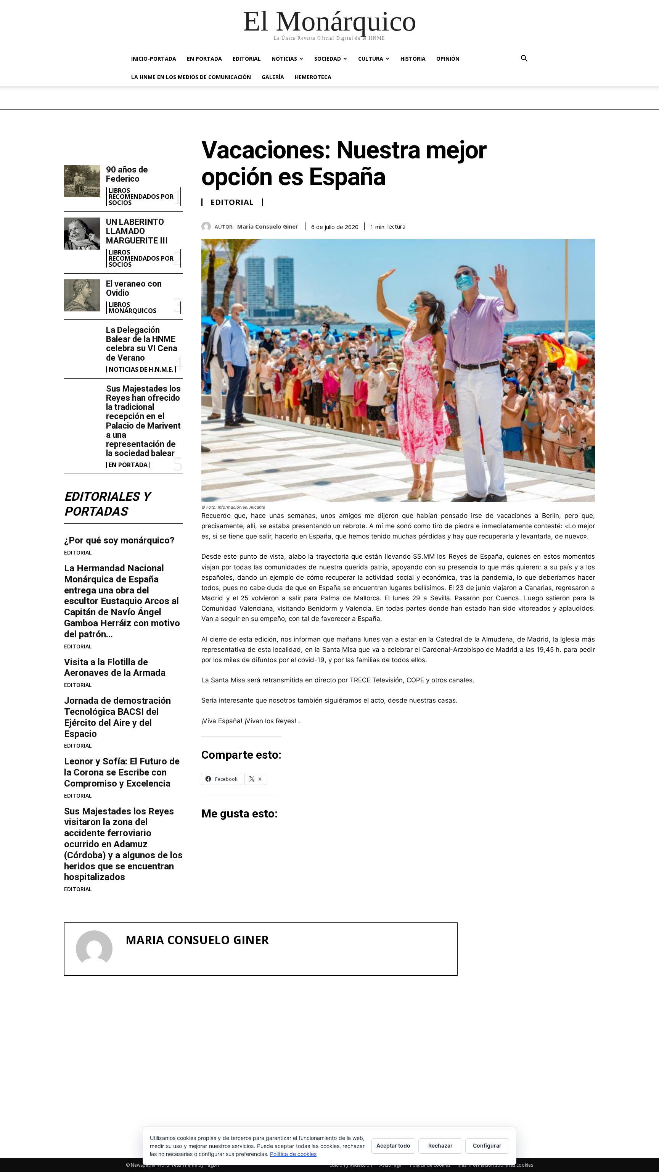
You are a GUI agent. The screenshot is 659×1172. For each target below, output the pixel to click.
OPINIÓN (448, 58)
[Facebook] (534, 225)
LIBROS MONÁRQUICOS (132, 307)
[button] (524, 59)
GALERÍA (273, 77)
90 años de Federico (127, 174)
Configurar (487, 1145)
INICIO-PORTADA (153, 58)
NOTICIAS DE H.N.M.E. (141, 369)
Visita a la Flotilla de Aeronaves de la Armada (115, 668)
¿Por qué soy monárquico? (119, 540)
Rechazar (440, 1145)
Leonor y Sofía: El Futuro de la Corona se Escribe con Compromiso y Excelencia (122, 772)
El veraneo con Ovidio (134, 288)
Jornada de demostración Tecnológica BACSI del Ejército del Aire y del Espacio (117, 717)
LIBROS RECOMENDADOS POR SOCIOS (141, 196)
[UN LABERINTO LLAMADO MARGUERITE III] (82, 234)
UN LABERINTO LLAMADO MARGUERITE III (137, 231)
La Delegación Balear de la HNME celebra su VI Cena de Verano (141, 344)
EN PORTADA (204, 58)
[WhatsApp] (587, 225)
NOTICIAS (284, 58)
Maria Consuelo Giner (267, 226)
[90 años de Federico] (82, 181)
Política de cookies (293, 1154)
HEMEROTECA (313, 77)
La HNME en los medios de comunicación (191, 77)
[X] (552, 225)
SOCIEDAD (327, 58)
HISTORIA (413, 58)
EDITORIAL (247, 58)
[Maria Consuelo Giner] (208, 226)
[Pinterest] (569, 225)
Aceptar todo (393, 1145)
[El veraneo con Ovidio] (82, 295)
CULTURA (370, 58)
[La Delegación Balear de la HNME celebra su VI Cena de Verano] (82, 342)
